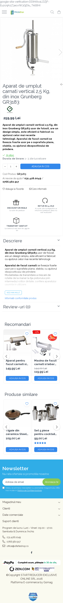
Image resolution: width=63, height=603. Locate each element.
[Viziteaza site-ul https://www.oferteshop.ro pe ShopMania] (33, 596)
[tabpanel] (31, 49)
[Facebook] (31, 552)
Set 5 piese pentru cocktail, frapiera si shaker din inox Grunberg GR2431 (45, 432)
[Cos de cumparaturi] (59, 12)
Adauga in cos (40, 166)
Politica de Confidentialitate (29, 490)
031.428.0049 (13, 537)
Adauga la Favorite (14, 189)
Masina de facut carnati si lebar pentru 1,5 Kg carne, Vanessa (45, 362)
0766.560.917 (13, 541)
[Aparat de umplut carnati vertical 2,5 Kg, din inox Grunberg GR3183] (31, 49)
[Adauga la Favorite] (27, 334)
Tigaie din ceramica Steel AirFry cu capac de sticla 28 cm (16, 432)
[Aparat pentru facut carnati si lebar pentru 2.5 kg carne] (17, 343)
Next (60, 52)
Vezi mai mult (13, 293)
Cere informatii (39, 189)
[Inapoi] (60, 84)
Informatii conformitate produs (21, 298)
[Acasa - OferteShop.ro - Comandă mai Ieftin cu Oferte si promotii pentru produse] (16, 12)
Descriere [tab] (12, 240)
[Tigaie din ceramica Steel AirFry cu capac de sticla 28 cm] (17, 413)
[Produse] (4, 12)
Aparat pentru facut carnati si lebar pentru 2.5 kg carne (16, 362)
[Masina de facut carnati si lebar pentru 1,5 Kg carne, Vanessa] (45, 343)
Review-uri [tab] (16, 306)
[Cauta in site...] (52, 12)
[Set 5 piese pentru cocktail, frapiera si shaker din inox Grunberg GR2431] (45, 413)
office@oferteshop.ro (17, 546)
